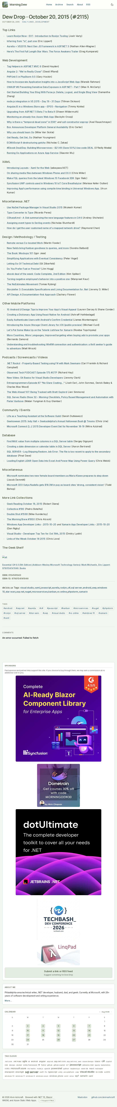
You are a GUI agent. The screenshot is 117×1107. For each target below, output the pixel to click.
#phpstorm (107, 608)
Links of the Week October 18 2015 (26, 538)
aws (79, 1061)
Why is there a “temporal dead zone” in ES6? (31, 122)
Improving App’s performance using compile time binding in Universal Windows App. (53, 188)
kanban (52, 591)
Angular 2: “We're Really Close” (24, 71)
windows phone (56, 1076)
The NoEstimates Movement (22, 284)
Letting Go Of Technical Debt (23, 263)
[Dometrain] (58, 785)
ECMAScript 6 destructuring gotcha (26, 142)
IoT (67, 1065)
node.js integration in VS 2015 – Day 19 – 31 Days (33, 101)
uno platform (68, 1072)
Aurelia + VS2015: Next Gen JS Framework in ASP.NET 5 (38, 46)
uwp (94, 587)
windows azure (42, 1076)
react (91, 1068)
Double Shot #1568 (17, 514)
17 (28, 1035)
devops (12, 1065)
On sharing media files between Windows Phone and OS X (39, 173)
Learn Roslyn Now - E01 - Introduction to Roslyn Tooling (37, 36)
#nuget (95, 608)
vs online (62, 591)
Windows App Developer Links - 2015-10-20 (31, 524)
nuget (28, 591)
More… (8, 1000)
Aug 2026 (105, 1012)
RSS (88, 4)
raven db (84, 1069)
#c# (41, 608)
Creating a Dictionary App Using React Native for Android (38, 314)
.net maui (17, 1061)
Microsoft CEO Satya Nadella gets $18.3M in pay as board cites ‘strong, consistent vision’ (55, 484)
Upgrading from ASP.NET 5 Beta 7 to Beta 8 (31, 111)
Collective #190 (15, 508)
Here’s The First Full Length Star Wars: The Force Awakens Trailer (42, 51)
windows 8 (30, 1076)
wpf (77, 1076)
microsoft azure (18, 1068)
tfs (46, 1072)
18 (43, 1035)
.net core (8, 1061)
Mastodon (82, 1097)
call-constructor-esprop (75, 122)
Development (42, 22)
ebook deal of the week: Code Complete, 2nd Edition (36, 273)
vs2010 (107, 1072)
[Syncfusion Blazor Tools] (58, 719)
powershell (56, 1068)
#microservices (80, 608)
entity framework (30, 1065)
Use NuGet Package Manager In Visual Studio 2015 (34, 207)
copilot (109, 1061)
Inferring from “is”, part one (22, 41)
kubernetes (105, 1065)
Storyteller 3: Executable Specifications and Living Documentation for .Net (47, 289)
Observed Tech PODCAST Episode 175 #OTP (32, 372)
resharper (99, 1069)
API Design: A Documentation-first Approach (31, 294)
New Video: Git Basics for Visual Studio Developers (35, 377)
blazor (97, 1061)
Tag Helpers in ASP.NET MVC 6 (24, 66)
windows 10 (9, 1076)
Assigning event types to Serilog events (29, 222)
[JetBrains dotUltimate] (58, 852)
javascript (46, 587)
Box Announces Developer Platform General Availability (37, 127)
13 (74, 1030)
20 (74, 1035)
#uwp (45, 613)
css (6, 1065)
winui (71, 1076)
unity (60, 1072)
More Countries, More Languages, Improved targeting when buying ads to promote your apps (58, 335)
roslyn (63, 587)
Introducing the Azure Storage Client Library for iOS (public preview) (44, 324)
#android (8, 608)
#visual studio (58, 613)
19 (58, 1035)
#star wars (34, 613)
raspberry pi (75, 1069)
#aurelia (32, 608)
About (80, 4)
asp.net (20, 591)
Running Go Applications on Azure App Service (33, 152)
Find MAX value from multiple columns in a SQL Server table (40, 441)
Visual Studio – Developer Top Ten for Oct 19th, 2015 (36, 533)
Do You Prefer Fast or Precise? (24, 268)
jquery (97, 1065)
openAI (47, 1069)
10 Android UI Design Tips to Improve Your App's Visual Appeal (41, 309)
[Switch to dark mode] (112, 4)
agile (24, 1061)
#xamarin (103, 613)
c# (69, 587)
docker (19, 1065)
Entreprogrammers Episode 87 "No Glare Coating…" (36, 382)
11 (43, 1030)
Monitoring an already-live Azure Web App (30, 116)
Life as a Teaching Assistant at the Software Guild (34, 416)
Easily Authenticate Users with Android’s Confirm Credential (39, 319)
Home (49, 4)
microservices (40, 591)
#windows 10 (88, 613)
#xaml (6, 618)
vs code (99, 1072)
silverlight (19, 1072)
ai (29, 1061)
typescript (52, 1072)
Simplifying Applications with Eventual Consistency (35, 258)
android (87, 587)
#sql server (19, 613)
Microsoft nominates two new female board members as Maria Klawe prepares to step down (57, 475)
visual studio (27, 587)
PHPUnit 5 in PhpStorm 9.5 (21, 76)
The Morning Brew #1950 (21, 519)
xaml (37, 587)
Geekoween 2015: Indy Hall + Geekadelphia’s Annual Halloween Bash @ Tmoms (51, 421)
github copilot (59, 1065)
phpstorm (73, 591)
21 (89, 1035)
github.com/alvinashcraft (103, 1097)
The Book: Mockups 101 (20, 253)
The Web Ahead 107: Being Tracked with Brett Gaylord (37, 392)
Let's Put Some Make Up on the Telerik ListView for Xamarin (40, 330)
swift (42, 1072)
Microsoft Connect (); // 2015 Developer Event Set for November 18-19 (46, 426)
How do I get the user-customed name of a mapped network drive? (43, 228)
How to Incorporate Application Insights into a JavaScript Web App (43, 81)
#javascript (52, 608)
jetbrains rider (88, 1065)
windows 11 (20, 1076)
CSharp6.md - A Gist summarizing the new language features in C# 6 (44, 217)
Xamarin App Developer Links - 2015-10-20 (86, 524)
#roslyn (7, 613)
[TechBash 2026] (58, 918)
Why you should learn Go (20, 132)
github (49, 1065)
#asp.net (20, 608)
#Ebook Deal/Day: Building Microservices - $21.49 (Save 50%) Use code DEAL (50, 147)
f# (39, 1065)
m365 (7, 1069)
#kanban (65, 608)
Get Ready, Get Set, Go (19, 137)
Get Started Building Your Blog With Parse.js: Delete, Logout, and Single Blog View (52, 92)
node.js (40, 1069)
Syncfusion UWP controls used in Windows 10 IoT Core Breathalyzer (44, 183)
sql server (76, 587)
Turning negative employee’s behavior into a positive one (38, 279)
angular (42, 1061)
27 (74, 1040)
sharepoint (9, 1072)
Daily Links (28, 22)
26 (58, 1040)
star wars (11, 591)
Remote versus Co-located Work (25, 242)
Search (70, 4)
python (66, 1069)
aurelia (55, 587)
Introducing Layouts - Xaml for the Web (28, 167)
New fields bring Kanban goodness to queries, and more (38, 248)
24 (28, 1040)
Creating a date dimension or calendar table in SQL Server (39, 446)
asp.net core (60, 1061)
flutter (43, 1065)
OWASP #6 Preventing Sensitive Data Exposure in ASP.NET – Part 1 (43, 87)
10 (28, 1030)
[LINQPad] (58, 954)
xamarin (83, 591)
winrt (66, 1076)
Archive (59, 4)
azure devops (88, 1061)
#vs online (74, 613)
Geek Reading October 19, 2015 (24, 503)
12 (58, 1030)
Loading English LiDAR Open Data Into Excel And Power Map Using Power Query (51, 460)
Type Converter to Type (20, 212)
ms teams (31, 1069)
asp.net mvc (72, 1061)
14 (89, 1030)
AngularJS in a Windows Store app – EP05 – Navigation (37, 106)
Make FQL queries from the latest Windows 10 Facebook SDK (40, 178)
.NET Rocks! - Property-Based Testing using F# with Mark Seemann (43, 363)
